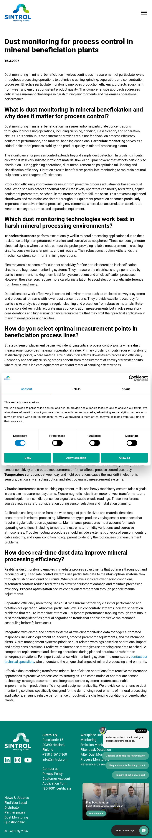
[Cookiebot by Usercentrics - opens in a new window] (131, 378)
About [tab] (126, 388)
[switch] (57, 443)
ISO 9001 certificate (56, 788)
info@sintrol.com (54, 759)
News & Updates (16, 798)
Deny (27, 457)
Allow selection (76, 457)
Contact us (50, 769)
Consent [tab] (26, 388)
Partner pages (14, 812)
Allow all (124, 457)
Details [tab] (76, 388)
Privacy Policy (52, 774)
